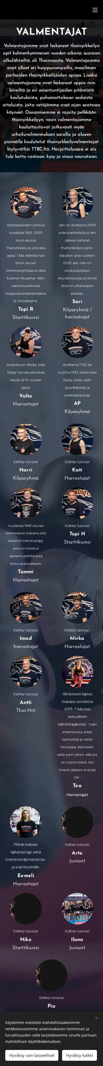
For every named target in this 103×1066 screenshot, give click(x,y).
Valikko (95, 9)
